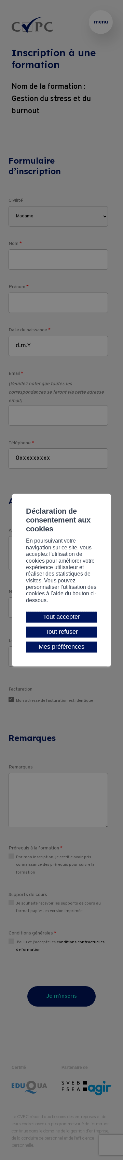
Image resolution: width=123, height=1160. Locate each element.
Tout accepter (61, 616)
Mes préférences (61, 647)
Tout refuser (61, 631)
